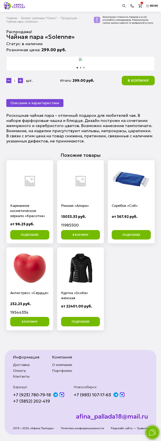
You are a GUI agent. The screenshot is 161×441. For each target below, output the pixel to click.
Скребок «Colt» (125, 205)
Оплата (19, 371)
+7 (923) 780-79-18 (32, 394)
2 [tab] (80, 67)
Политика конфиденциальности (82, 428)
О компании (62, 365)
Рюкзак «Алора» (75, 205)
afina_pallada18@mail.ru (112, 416)
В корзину (138, 80)
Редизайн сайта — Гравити (129, 428)
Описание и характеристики (34, 103)
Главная (11, 18)
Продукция (69, 18)
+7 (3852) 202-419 (31, 401)
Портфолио (62, 371)
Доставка (21, 365)
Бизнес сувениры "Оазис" (39, 18)
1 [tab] (77, 67)
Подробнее (29, 235)
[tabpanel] (80, 59)
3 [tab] (84, 67)
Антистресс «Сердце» (29, 293)
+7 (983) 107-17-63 (92, 394)
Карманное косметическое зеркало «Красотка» (27, 210)
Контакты (21, 376)
